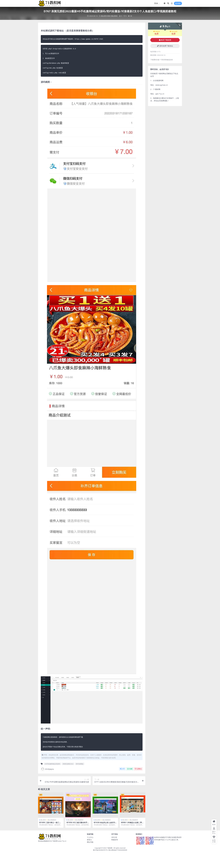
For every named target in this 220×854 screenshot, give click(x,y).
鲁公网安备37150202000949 (118, 850)
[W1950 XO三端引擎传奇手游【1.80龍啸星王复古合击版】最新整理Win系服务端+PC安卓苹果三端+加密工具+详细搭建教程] (78, 805)
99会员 (157, 31)
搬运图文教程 (106, 16)
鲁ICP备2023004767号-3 (101, 850)
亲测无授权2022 (68, 764)
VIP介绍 (114, 837)
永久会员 (174, 31)
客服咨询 (114, 840)
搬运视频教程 (52, 820)
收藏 (130, 769)
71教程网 (109, 848)
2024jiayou (49, 769)
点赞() (139, 769)
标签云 (89, 840)
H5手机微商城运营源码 (52, 764)
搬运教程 (114, 16)
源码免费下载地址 (166, 46)
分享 (123, 769)
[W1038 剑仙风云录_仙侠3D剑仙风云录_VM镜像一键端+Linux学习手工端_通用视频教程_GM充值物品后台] (105, 805)
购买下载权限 (166, 40)
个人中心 (90, 837)
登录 (178, 3)
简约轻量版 (79, 764)
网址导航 (90, 842)
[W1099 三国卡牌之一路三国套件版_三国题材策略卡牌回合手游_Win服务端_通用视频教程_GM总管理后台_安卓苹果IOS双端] (50, 805)
